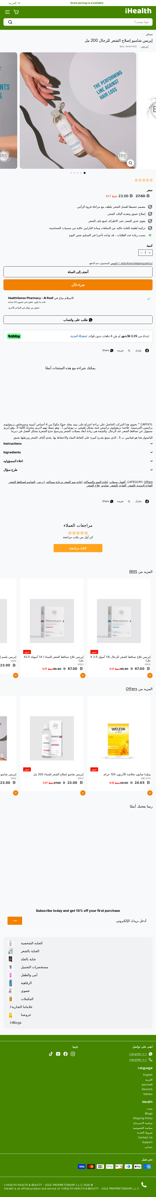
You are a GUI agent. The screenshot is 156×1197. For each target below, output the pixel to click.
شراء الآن (78, 285)
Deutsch (147, 1089)
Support (147, 1142)
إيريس (144, 46)
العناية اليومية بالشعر (140, 485)
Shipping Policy (143, 1118)
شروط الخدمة (145, 1132)
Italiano (148, 1094)
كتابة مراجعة (78, 548)
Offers (148, 482)
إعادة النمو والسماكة (96, 482)
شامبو (105, 485)
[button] (144, 180)
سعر (150, 190)
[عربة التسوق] (16, 12)
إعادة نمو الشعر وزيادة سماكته (64, 482)
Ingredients (12, 452)
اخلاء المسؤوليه (13, 461)
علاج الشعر (93, 485)
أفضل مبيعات (118, 482)
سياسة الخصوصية (143, 1127)
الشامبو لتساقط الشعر (22, 482)
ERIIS (133, 571)
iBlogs (149, 1113)
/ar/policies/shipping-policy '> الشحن (131, 263)
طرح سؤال (10, 470)
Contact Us (145, 1137)
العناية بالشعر (118, 485)
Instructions (12, 443)
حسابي (149, 1147)
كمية (150, 245)
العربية (149, 1079)
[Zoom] (130, 163)
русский (147, 1084)
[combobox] (78, 22)
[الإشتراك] (15, 921)
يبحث (150, 1108)
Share (106, 350)
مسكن (149, 34)
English (148, 1074)
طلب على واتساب (76, 320)
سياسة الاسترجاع (143, 1123)
